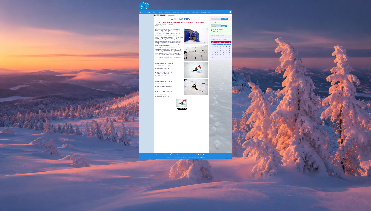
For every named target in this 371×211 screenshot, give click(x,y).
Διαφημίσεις (171, 154)
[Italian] (159, 15)
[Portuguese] (161, 15)
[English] (155, 15)
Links (188, 12)
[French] (156, 15)
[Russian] (162, 15)
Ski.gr (209, 12)
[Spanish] (164, 15)
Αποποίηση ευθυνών (211, 154)
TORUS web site (228, 158)
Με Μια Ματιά (195, 12)
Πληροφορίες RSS (190, 154)
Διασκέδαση (168, 12)
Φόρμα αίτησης (180, 154)
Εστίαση (161, 12)
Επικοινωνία (162, 154)
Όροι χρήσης (200, 154)
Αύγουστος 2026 (221, 42)
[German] (158, 15)
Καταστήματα (176, 12)
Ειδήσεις (183, 12)
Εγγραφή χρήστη (216, 31)
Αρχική (141, 12)
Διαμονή (155, 12)
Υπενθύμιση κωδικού (218, 29)
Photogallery (203, 12)
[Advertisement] (191, 5)
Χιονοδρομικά (148, 12)
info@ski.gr (202, 157)
